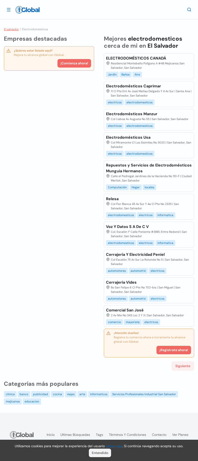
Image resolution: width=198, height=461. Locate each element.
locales (149, 187)
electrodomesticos (140, 102)
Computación (117, 187)
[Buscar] (189, 9)
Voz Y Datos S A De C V (127, 226)
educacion (32, 401)
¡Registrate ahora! (173, 350)
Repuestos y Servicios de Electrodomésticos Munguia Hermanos (149, 168)
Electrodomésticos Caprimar (133, 86)
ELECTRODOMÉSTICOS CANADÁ (136, 58)
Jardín (112, 74)
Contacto (159, 434)
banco (24, 394)
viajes (71, 394)
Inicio (51, 434)
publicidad (40, 394)
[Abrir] (9, 9)
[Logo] (27, 10)
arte (82, 394)
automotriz (138, 271)
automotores (117, 271)
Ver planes (180, 434)
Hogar (136, 187)
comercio (114, 322)
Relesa (112, 198)
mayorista (133, 322)
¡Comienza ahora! (74, 63)
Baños (125, 74)
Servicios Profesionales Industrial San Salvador (144, 394)
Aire (137, 74)
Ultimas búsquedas (75, 434)
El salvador (11, 29)
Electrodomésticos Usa (128, 137)
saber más (114, 446)
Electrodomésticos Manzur (131, 113)
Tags (99, 434)
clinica (10, 394)
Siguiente (182, 366)
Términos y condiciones (127, 434)
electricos (115, 102)
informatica (165, 215)
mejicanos (13, 401)
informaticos (98, 394)
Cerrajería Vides (121, 282)
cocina (57, 394)
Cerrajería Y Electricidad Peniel (135, 254)
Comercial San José (125, 310)
